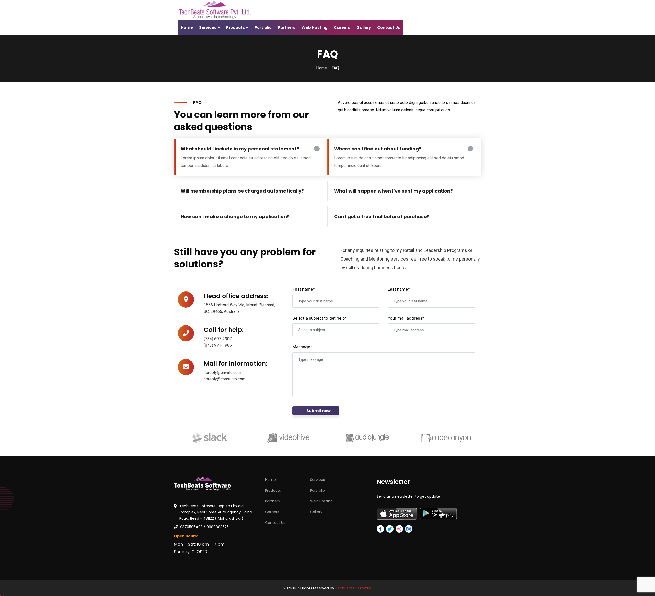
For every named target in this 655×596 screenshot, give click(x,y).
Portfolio (317, 490)
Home (321, 67)
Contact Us (275, 522)
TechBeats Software (353, 588)
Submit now (318, 410)
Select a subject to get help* (319, 318)
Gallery (316, 511)
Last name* (399, 289)
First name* (303, 289)
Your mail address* (406, 318)
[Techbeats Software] (214, 9)
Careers (272, 511)
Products (273, 490)
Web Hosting (321, 501)
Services (317, 479)
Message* (302, 347)
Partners (272, 501)
